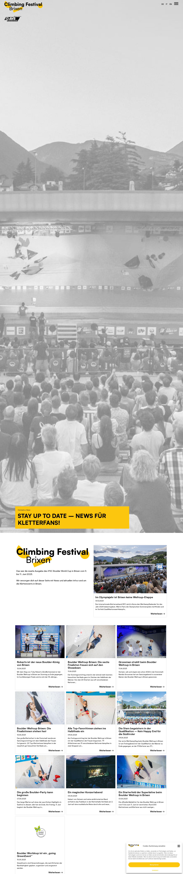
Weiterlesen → (158, 613)
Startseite (21, 510)
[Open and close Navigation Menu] (176, 4)
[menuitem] (162, 4)
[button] (179, 846)
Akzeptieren (154, 865)
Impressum (155, 870)
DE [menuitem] (163, 4)
